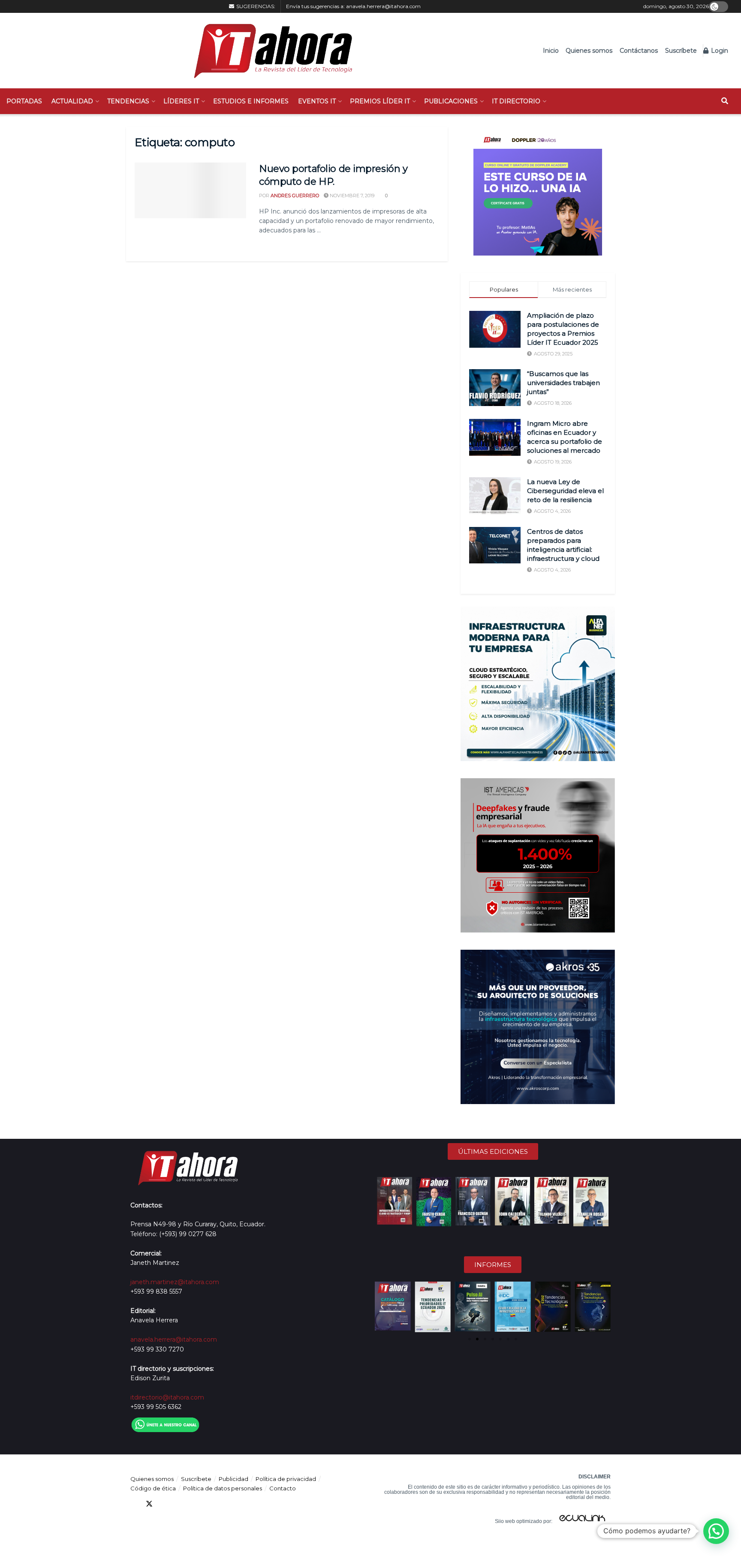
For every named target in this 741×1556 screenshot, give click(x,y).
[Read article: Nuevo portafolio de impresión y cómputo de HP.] (190, 190)
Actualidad (72, 101)
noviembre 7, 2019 (351, 196)
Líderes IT (181, 101)
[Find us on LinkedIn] (164, 1504)
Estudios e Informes (251, 101)
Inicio (551, 50)
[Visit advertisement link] (538, 191)
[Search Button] (724, 101)
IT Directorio (516, 101)
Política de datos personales (222, 1488)
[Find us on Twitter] (149, 1504)
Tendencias (128, 101)
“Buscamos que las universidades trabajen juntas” (563, 383)
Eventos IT (317, 101)
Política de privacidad (286, 1478)
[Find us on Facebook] (133, 1504)
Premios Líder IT (380, 101)
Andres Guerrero (295, 196)
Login (718, 50)
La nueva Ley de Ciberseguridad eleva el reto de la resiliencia (565, 491)
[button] (382, 1307)
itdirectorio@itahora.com (167, 1397)
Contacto (282, 1488)
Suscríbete (681, 50)
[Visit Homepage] (269, 50)
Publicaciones (451, 101)
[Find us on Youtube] (180, 1504)
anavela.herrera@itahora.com (383, 6)
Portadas (24, 101)
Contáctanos (639, 50)
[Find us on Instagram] (195, 1504)
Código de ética (153, 1488)
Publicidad (233, 1478)
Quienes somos (589, 50)
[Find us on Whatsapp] (211, 1504)
